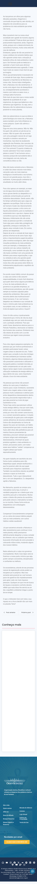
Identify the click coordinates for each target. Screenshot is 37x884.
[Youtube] (7, 863)
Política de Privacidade (23, 818)
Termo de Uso (24, 822)
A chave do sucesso (13, 737)
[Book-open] (17, 865)
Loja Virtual (23, 814)
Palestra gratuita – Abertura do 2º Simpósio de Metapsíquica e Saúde (17, 649)
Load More (18, 747)
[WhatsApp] (32, 871)
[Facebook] (15, 863)
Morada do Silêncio (26, 808)
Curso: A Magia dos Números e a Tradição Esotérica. (18, 658)
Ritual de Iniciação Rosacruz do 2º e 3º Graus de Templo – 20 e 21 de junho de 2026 (18, 693)
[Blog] (20, 865)
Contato (22, 811)
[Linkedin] (30, 863)
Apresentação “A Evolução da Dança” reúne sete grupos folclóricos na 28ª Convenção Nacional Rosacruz (18, 638)
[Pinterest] (34, 863)
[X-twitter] (18, 863)
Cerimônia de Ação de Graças (18, 665)
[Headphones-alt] (3, 863)
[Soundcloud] (22, 863)
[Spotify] (26, 863)
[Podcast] (13, 865)
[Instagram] (11, 863)
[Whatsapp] (24, 865)
